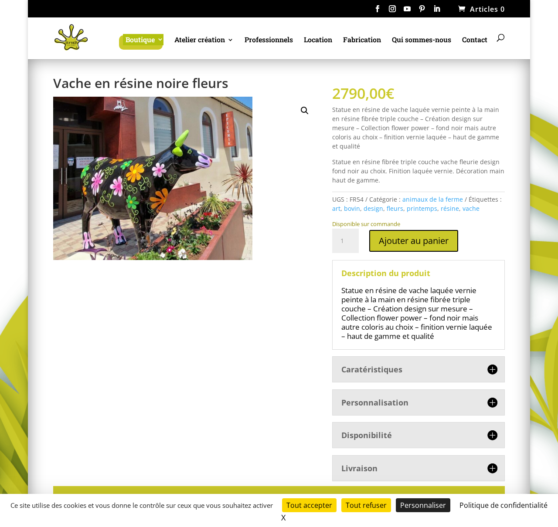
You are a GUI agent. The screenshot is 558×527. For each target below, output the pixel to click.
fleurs (395, 208)
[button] (305, 110)
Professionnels (269, 40)
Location (318, 40)
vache (471, 208)
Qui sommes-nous (421, 40)
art (336, 208)
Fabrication (362, 40)
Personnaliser (423, 505)
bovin (352, 208)
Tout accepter (309, 505)
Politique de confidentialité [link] (503, 505)
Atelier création (199, 40)
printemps (422, 208)
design (373, 208)
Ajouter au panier (414, 241)
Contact (474, 40)
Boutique (140, 39)
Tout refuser (366, 505)
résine (450, 208)
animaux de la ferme (432, 199)
